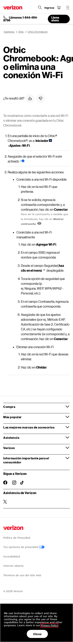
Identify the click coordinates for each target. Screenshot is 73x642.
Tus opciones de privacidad (21, 547)
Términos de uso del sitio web (22, 575)
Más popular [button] (12, 417)
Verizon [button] (9, 448)
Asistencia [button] (11, 437)
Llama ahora (55, 19)
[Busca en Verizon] (39, 7)
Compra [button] (9, 406)
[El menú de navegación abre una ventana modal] (67, 7)
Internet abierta (13, 565)
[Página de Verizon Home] (12, 7)
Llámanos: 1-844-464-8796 (20, 19)
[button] (30, 98)
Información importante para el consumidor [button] (26, 460)
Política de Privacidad (16, 537)
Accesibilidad (11, 556)
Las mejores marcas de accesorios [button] (29, 427)
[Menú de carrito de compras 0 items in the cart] (58, 7)
